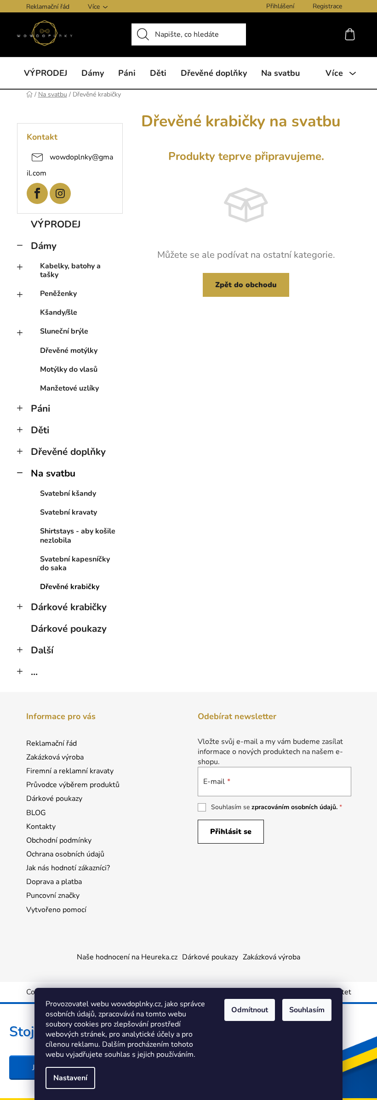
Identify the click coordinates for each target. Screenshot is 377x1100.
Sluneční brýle (64, 331)
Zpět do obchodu (246, 285)
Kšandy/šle (58, 312)
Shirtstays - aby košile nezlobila (77, 535)
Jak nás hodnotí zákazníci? (68, 868)
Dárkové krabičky (69, 607)
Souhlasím (307, 1010)
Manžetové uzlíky (69, 388)
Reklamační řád (47, 6)
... (34, 671)
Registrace (327, 6)
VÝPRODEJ (55, 224)
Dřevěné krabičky (69, 587)
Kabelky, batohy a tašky (70, 270)
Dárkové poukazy (69, 628)
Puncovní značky (53, 895)
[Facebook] (37, 193)
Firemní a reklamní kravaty (70, 771)
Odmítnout (249, 1010)
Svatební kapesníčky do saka (75, 563)
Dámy (44, 245)
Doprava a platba (54, 882)
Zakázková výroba (55, 757)
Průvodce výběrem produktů (73, 785)
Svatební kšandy (68, 493)
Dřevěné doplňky (68, 451)
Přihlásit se (230, 832)
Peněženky (58, 294)
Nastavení (70, 1078)
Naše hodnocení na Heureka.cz (127, 957)
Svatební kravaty (68, 512)
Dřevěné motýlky (68, 351)
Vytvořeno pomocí (56, 910)
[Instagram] (60, 193)
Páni (40, 408)
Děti (40, 430)
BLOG (36, 813)
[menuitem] (45, 73)
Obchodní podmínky (58, 840)
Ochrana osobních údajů (65, 854)
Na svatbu (53, 473)
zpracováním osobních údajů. (294, 807)
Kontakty (41, 827)
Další (42, 650)
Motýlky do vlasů (68, 369)
